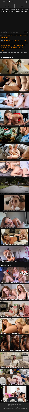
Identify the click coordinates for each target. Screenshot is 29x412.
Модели (21, 6)
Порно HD (3, 37)
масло (19, 45)
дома (6, 47)
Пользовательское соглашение (12, 411)
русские (6, 40)
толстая (11, 40)
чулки (23, 45)
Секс (7, 37)
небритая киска (15, 43)
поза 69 (14, 45)
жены (2, 47)
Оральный (25, 35)
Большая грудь (18, 35)
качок (10, 45)
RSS (4, 411)
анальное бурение (5, 43)
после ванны (4, 45)
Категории (7, 6)
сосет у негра (23, 40)
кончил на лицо (12, 47)
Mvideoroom (22, 411)
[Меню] (27, 2)
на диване (3, 50)
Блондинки (10, 35)
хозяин (26, 43)
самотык (16, 40)
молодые (20, 47)
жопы (21, 43)
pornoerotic (7, 1)
